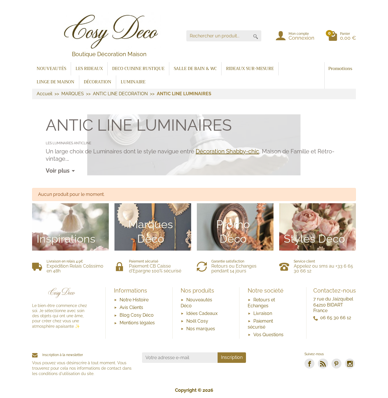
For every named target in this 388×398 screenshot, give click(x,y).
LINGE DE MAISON (55, 82)
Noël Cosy (197, 321)
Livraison (262, 313)
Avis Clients (131, 307)
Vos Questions (268, 334)
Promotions (340, 68)
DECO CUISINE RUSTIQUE (138, 68)
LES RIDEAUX (89, 68)
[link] (309, 364)
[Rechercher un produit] (255, 35)
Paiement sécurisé (260, 324)
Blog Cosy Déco (137, 315)
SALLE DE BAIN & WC (195, 68)
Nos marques (200, 328)
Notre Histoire (134, 299)
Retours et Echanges (261, 302)
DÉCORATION (97, 82)
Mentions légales (137, 322)
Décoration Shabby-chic (227, 151)
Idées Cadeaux (202, 313)
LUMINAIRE (133, 82)
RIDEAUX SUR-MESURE (250, 68)
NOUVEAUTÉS (51, 68)
